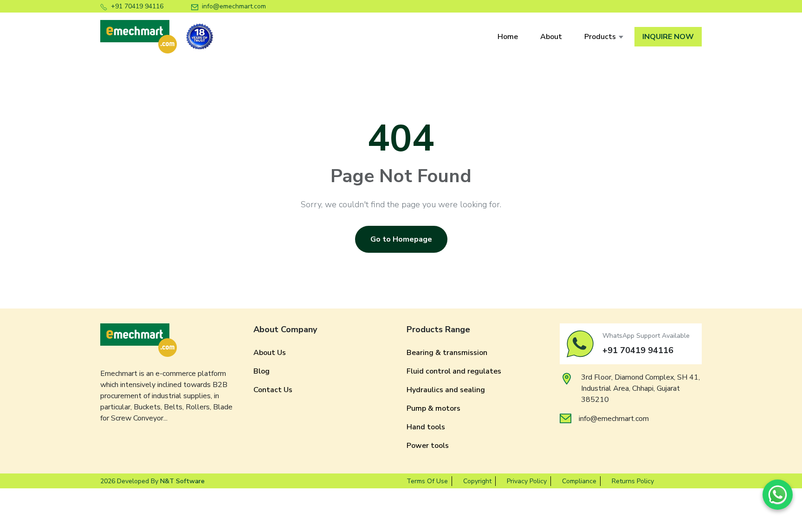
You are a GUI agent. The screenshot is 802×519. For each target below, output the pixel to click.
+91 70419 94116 (137, 6)
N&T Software (182, 481)
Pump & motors (433, 408)
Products (600, 37)
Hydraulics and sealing (446, 390)
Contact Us (272, 390)
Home (508, 37)
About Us (269, 353)
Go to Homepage (401, 239)
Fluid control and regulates (454, 371)
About (551, 37)
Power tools (428, 445)
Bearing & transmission (447, 353)
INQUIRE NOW (668, 37)
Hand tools (426, 427)
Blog (261, 371)
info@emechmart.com (234, 6)
